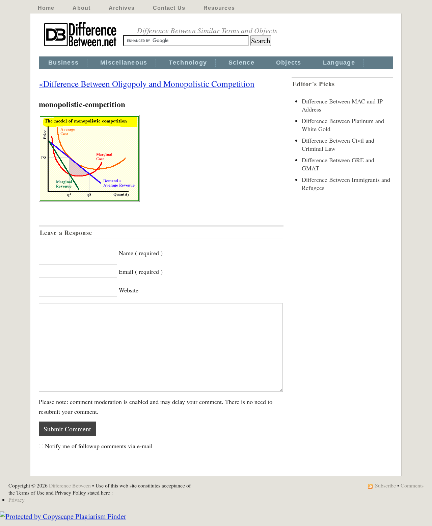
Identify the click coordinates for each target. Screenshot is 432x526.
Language (339, 62)
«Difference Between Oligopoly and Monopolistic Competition (146, 83)
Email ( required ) (141, 271)
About (81, 8)
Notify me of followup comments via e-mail (99, 446)
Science (241, 62)
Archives (122, 8)
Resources (219, 8)
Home (46, 8)
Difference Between (70, 485)
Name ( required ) (141, 253)
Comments (412, 485)
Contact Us (169, 8)
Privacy (16, 499)
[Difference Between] (81, 47)
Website (128, 290)
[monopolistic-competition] (161, 158)
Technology (188, 62)
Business (63, 62)
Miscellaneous (123, 62)
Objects (288, 62)
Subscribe (385, 485)
